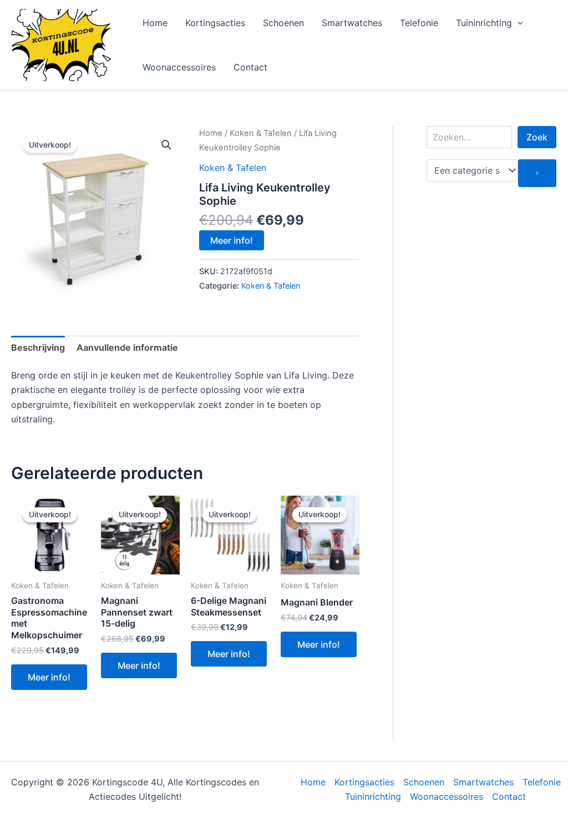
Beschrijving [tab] (38, 347)
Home (155, 22)
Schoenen (283, 22)
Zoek (536, 137)
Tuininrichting (484, 22)
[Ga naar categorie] (537, 173)
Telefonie (419, 22)
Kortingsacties (215, 22)
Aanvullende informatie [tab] (127, 347)
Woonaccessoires (179, 67)
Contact (250, 67)
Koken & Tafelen (261, 133)
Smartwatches (352, 22)
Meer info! (231, 240)
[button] (517, 23)
